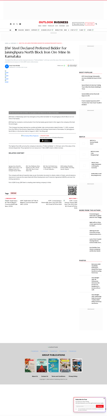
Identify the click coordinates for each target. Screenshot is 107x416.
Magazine (21, 30)
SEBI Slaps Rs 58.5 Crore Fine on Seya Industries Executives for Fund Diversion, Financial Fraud (95, 232)
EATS (56, 26)
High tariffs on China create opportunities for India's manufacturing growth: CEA (95, 224)
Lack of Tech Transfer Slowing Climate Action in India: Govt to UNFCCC (95, 240)
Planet (81, 30)
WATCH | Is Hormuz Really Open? (94, 142)
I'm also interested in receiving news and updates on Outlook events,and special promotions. (91, 409)
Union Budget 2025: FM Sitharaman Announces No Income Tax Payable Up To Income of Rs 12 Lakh (96, 284)
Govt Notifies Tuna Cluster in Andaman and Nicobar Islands (95, 249)
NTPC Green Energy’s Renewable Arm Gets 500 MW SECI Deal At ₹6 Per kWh (91, 78)
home (6, 43)
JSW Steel (13, 193)
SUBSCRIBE (89, 24)
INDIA (39, 26)
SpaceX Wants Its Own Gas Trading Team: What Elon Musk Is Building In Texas (91, 87)
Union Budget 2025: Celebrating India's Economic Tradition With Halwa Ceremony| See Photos (96, 299)
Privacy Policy (73, 376)
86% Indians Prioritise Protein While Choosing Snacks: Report (67, 160)
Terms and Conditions (58, 376)
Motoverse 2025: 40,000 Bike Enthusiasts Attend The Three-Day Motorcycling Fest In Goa (97, 268)
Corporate (34, 30)
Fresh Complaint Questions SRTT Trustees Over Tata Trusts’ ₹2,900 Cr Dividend (92, 103)
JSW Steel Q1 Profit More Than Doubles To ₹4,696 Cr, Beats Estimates (50, 167)
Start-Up (73, 30)
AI (68, 30)
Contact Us (44, 376)
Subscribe (100, 406)
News (65, 30)
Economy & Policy (46, 30)
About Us (35, 376)
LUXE (67, 26)
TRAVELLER (51, 26)
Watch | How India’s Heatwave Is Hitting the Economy (96, 165)
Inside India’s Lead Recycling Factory (96, 174)
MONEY (45, 26)
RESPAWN (62, 26)
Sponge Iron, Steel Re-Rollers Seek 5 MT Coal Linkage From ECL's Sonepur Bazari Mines (15, 168)
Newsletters (59, 30)
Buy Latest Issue (78, 24)
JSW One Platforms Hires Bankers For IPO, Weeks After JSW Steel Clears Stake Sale (33, 161)
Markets (27, 30)
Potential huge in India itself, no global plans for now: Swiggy (96, 215)
